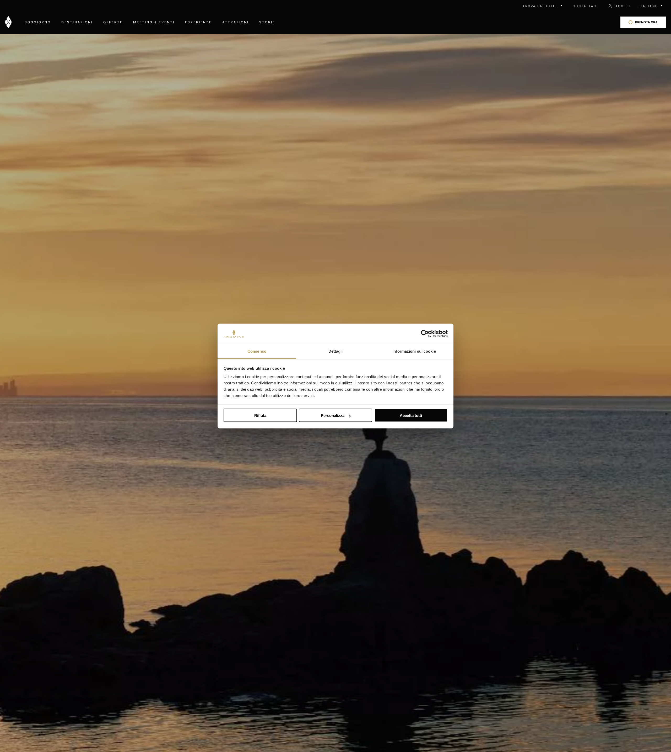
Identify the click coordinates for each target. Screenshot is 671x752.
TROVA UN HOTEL (540, 6)
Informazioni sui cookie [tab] (414, 351)
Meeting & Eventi (154, 22)
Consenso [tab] (256, 351)
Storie (267, 22)
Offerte (113, 22)
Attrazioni (235, 22)
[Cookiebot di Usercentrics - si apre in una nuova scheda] (425, 334)
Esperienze (198, 22)
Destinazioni (77, 22)
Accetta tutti (411, 415)
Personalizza (332, 415)
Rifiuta (260, 415)
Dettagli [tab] (335, 351)
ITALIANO (648, 6)
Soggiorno (38, 22)
